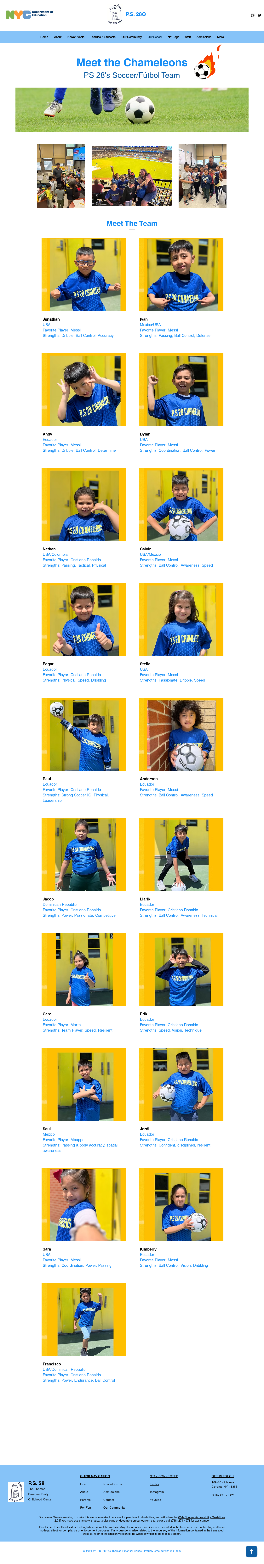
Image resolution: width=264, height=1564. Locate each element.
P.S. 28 (36, 1483)
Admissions (111, 1491)
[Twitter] (259, 15)
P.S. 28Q (136, 14)
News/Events (112, 1484)
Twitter (154, 1484)
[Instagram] (253, 15)
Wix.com (175, 1550)
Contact (108, 1499)
